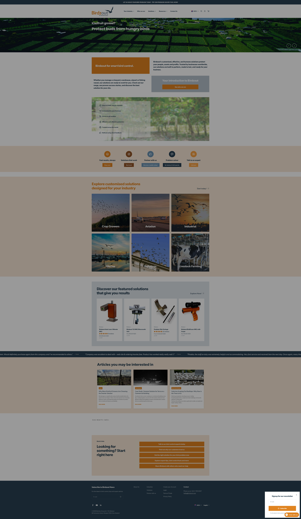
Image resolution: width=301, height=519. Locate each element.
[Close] (296, 495)
